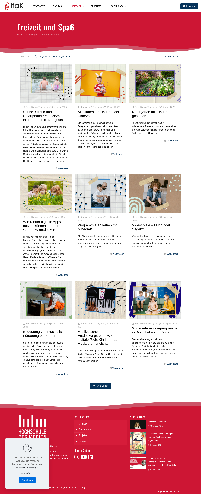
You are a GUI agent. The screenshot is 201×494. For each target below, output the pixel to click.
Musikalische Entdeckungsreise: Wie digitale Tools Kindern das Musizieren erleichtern (97, 337)
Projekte (83, 435)
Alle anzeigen (173, 56)
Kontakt (82, 441)
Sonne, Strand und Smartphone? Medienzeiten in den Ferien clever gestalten (46, 116)
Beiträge (32, 34)
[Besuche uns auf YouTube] (84, 457)
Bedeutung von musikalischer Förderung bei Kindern (46, 334)
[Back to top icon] (188, 488)
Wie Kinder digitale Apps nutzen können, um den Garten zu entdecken (42, 226)
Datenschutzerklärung (25, 468)
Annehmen (27, 480)
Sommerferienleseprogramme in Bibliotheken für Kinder (155, 330)
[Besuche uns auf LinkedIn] (90, 457)
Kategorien (42, 56)
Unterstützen (189, 6)
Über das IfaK (85, 429)
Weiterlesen (64, 168)
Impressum (163, 491)
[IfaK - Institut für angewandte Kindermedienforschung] (13, 6)
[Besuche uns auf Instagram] (77, 457)
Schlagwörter (61, 56)
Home (20, 34)
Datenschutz (176, 491)
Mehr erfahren (27, 473)
